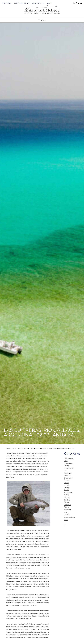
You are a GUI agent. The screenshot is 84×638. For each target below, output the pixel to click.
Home (8, 448)
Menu (43, 20)
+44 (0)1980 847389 (21, 3)
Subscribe (6, 3)
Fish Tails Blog (19, 448)
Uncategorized (69, 517)
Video (49, 3)
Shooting (67, 510)
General (67, 497)
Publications (38, 3)
